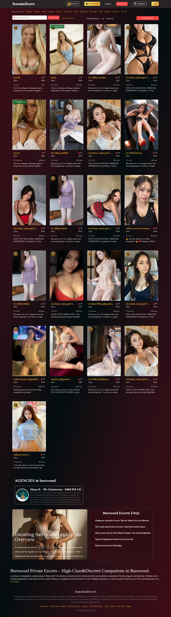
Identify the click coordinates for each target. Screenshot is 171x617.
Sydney (107, 12)
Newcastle (93, 12)
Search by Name (147, 18)
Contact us (44, 606)
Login (155, 4)
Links (112, 606)
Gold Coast (67, 12)
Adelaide (29, 12)
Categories (141, 4)
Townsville (115, 12)
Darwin (59, 12)
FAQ (107, 606)
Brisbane (37, 12)
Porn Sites (121, 606)
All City (124, 12)
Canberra (51, 12)
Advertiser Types (96, 606)
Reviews (74, 4)
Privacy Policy (74, 606)
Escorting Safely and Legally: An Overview (48, 537)
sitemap (84, 606)
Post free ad (122, 4)
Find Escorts (53, 17)
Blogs (128, 606)
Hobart (75, 12)
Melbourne (84, 12)
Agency (108, 4)
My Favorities (93, 4)
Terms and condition (58, 606)
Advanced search (68, 18)
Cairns (44, 12)
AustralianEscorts (93, 18)
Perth (100, 12)
